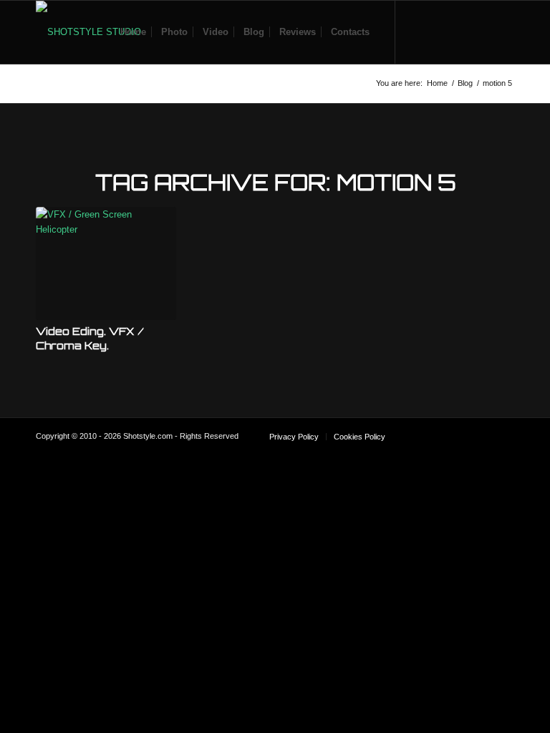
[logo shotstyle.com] (88, 32)
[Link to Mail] (503, 31)
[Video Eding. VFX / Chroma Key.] (106, 263)
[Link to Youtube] (439, 31)
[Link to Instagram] (460, 31)
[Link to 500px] (482, 31)
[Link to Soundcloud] (417, 31)
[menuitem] (133, 32)
